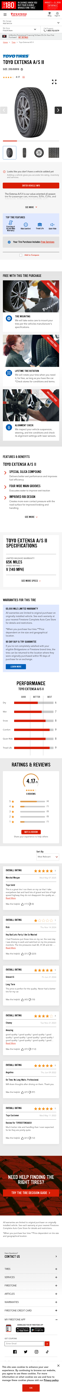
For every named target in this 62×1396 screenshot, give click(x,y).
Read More (11, 898)
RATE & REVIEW (31, 832)
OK (31, 1388)
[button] (22, 904)
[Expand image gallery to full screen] (29, 82)
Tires (13, 42)
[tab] (10, 152)
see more (29, 207)
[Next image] (58, 110)
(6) (23, 77)
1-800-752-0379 (52, 31)
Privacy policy (51, 1380)
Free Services (47, 242)
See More (29, 517)
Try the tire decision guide (29, 1193)
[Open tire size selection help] (22, 69)
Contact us (12, 1257)
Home (5, 42)
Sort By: (40, 852)
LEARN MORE (16, 666)
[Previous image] (3, 110)
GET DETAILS (23, 37)
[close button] (58, 1365)
